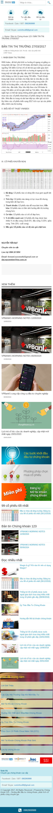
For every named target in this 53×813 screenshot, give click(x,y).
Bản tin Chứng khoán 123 (21, 36)
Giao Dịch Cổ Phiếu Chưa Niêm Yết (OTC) (20, 731)
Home (6, 36)
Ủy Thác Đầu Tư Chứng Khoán (32, 605)
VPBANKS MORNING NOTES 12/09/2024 (21, 318)
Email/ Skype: (21, 30)
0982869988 (29, 810)
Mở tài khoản (10, 18)
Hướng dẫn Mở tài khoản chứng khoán (35, 618)
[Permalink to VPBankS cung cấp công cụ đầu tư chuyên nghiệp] (26, 390)
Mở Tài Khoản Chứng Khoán (14, 704)
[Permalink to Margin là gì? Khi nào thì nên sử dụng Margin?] (10, 570)
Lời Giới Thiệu (7, 685)
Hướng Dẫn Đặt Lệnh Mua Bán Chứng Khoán (21, 713)
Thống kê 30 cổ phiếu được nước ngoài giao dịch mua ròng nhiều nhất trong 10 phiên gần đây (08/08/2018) (34, 594)
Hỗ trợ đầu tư (40, 18)
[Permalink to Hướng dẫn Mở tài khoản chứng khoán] (10, 623)
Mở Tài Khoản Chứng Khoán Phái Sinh (18, 740)
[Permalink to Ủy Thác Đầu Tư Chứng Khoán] (10, 609)
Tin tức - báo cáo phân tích (32, 50)
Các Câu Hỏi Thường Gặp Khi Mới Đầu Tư (20, 695)
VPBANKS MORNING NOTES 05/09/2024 (21, 356)
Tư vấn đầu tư (26, 18)
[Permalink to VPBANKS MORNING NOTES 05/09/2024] (26, 352)
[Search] (49, 2)
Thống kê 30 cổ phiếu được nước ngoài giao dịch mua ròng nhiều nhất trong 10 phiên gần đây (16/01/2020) (34, 634)
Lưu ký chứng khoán (10, 749)
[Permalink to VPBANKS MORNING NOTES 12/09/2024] (26, 315)
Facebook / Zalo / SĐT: (20, 23)
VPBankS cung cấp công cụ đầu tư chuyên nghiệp (25, 393)
